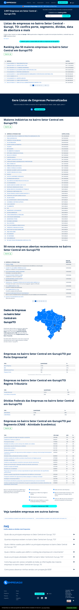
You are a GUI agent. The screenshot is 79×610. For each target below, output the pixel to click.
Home (5, 591)
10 (45, 85)
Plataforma (29, 2)
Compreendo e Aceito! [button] (71, 607)
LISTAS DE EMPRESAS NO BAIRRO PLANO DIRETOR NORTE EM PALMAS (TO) (51, 518)
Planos (34, 2)
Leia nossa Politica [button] (45, 607)
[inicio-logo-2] (10, 2)
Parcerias (47, 2)
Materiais (53, 2)
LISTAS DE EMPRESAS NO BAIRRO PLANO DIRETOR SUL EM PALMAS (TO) (19, 518)
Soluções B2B (40, 2)
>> (48, 85)
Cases (17, 593)
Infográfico (6, 598)
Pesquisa (6, 595)
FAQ (17, 595)
